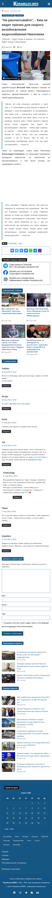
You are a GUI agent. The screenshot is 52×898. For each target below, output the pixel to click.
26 (13, 823)
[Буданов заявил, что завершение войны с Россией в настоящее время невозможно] (8, 756)
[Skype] (21, 250)
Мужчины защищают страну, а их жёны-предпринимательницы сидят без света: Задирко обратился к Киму (13, 344)
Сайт (3, 614)
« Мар (6, 829)
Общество (44, 836)
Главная (6, 11)
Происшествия (15, 11)
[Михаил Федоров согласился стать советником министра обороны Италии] (8, 712)
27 (20, 823)
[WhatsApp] (30, 250)
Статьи (37, 840)
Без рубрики (7, 836)
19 (13, 818)
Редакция (5, 859)
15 (32, 813)
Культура (35, 836)
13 (20, 813)
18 (7, 818)
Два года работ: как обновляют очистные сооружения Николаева (12, 311)
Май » (12, 829)
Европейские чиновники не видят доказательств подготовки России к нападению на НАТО (31, 721)
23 (38, 818)
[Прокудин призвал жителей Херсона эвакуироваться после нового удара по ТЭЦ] (8, 667)
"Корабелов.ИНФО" (10, 883)
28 (26, 823)
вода (20, 243)
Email (4, 605)
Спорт (29, 840)
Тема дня (19, 15)
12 (13, 813)
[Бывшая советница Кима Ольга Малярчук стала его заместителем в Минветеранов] (38, 300)
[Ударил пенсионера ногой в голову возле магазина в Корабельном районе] (8, 678)
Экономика (16, 845)
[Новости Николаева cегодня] (26, 4)
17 (44, 813)
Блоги (17, 836)
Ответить (6, 386)
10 (44, 808)
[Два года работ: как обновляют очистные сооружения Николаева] (13, 300)
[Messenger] (26, 250)
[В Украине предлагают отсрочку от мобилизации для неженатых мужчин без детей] (8, 767)
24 (44, 818)
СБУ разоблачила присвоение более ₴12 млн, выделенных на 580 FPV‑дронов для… (33, 699)
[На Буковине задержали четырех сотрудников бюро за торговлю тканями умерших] (8, 734)
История (25, 836)
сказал (45, 94)
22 (32, 818)
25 (7, 823)
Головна (5, 855)
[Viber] (40, 250)
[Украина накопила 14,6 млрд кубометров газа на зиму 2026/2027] (8, 745)
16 (38, 813)
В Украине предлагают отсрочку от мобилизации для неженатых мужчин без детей (33, 766)
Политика (6, 840)
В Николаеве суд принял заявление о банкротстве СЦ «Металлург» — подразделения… (32, 654)
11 (7, 813)
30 (38, 823)
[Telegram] (35, 250)
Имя (4, 596)
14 (26, 813)
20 (20, 818)
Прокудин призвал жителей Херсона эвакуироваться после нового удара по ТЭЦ (32, 666)
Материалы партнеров (11, 869)
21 (26, 818)
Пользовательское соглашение (14, 863)
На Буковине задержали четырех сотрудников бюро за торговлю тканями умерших (32, 733)
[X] (17, 250)
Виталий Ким (13, 243)
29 (32, 823)
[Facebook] (12, 250)
